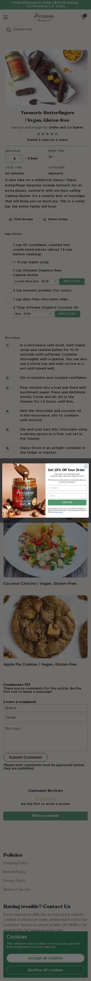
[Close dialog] (86, 466)
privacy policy (58, 512)
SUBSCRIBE (67, 502)
